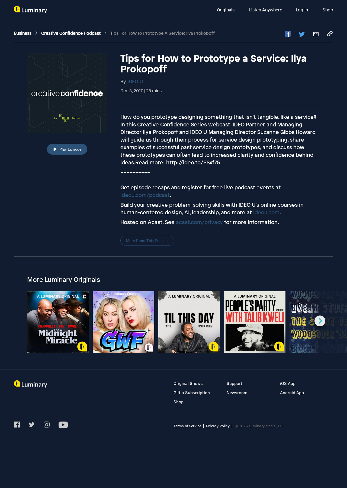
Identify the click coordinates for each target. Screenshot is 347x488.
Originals (226, 10)
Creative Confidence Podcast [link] (71, 33)
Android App (292, 392)
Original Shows (188, 383)
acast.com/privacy (199, 222)
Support (234, 383)
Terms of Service (187, 425)
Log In (302, 10)
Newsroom (237, 392)
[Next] (319, 320)
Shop (328, 10)
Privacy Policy (218, 425)
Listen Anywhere (265, 10)
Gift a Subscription (192, 392)
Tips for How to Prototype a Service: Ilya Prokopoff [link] (162, 33)
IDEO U (135, 81)
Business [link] (23, 33)
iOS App (287, 383)
